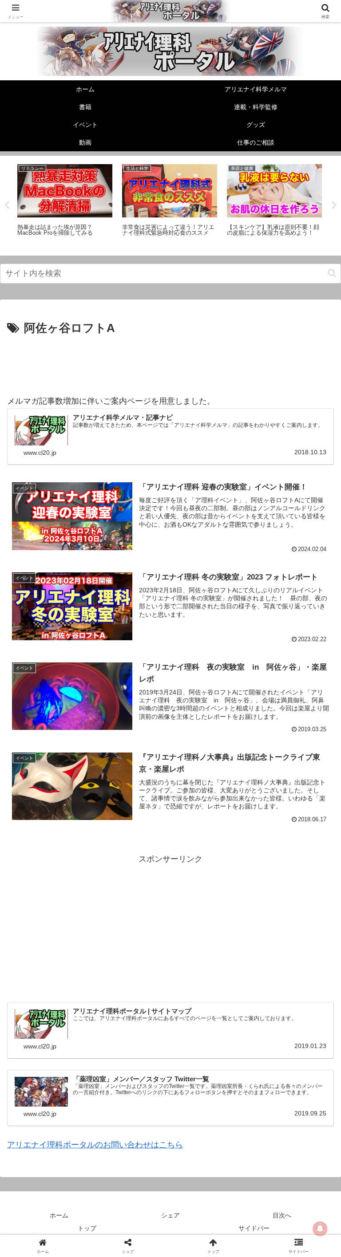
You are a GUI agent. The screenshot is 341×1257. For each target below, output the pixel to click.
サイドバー (254, 1228)
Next (334, 205)
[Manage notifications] (320, 1229)
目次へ (282, 1215)
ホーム (59, 1215)
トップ (87, 1228)
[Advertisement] (170, 363)
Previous (6, 205)
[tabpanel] (65, 204)
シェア (170, 1215)
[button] (332, 273)
